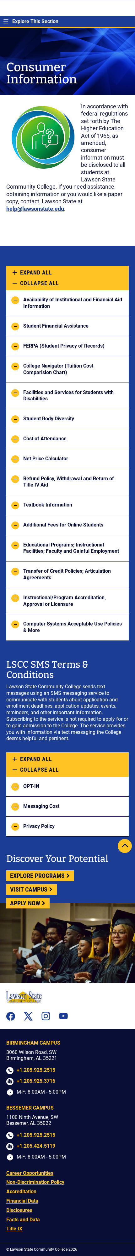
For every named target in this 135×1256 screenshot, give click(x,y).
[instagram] (45, 1016)
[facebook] (10, 1016)
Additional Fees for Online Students (63, 525)
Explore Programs (37, 875)
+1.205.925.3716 (36, 1081)
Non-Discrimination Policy (35, 1182)
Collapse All (39, 283)
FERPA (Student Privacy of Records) (64, 346)
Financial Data (22, 1201)
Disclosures (19, 1210)
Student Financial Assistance (56, 326)
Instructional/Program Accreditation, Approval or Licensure (64, 601)
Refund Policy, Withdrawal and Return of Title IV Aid (68, 482)
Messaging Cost (41, 806)
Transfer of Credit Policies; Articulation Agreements (67, 574)
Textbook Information (47, 505)
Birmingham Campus (33, 1043)
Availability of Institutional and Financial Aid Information (72, 303)
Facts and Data (23, 1220)
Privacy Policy (39, 826)
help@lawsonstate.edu (35, 208)
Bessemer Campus (30, 1108)
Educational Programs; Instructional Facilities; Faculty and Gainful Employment (71, 548)
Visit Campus (28, 889)
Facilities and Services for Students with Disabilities (68, 395)
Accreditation (21, 1191)
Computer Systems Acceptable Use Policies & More (72, 627)
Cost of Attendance (45, 439)
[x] (28, 1016)
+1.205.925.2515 (36, 1070)
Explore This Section (35, 21)
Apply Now (25, 903)
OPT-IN (31, 786)
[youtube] (63, 1016)
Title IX (14, 1229)
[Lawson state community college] (24, 997)
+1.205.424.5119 (36, 1146)
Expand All (36, 272)
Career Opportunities (29, 1173)
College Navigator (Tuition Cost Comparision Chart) (58, 369)
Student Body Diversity (48, 419)
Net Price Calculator (45, 459)
